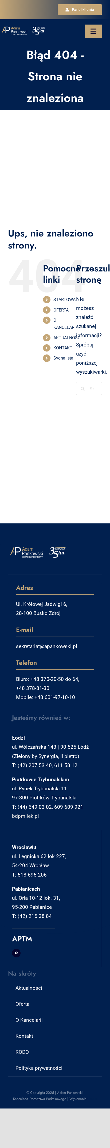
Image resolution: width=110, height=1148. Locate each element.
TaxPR (93, 1098)
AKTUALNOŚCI (67, 337)
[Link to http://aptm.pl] (16, 953)
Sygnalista (63, 358)
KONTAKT (62, 347)
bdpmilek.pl (25, 816)
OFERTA (61, 310)
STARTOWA (64, 299)
